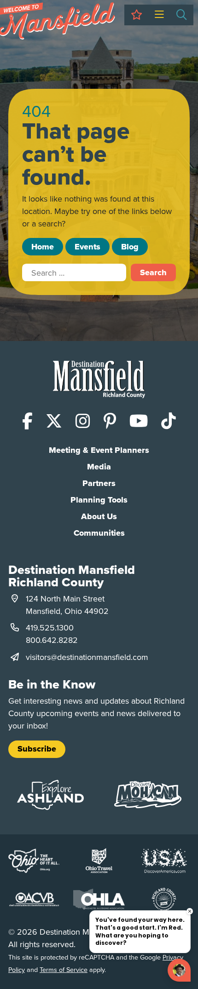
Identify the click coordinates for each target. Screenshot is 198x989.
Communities (99, 533)
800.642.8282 (52, 640)
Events (87, 247)
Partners (99, 483)
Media (99, 467)
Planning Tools (99, 500)
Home (42, 247)
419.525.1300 (50, 627)
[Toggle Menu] (159, 15)
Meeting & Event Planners (99, 450)
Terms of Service (63, 969)
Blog (130, 247)
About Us (99, 516)
